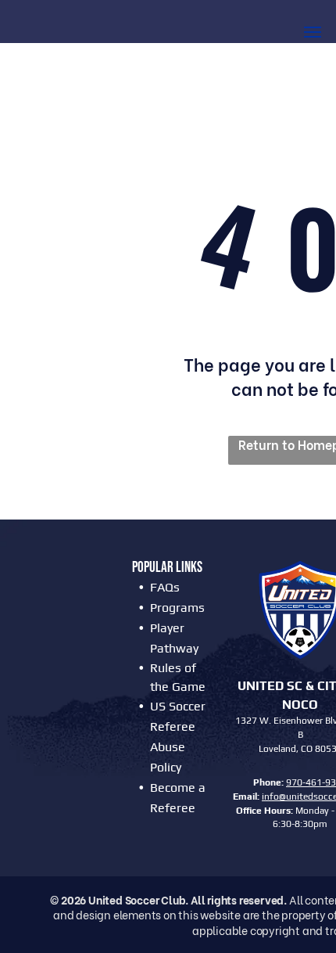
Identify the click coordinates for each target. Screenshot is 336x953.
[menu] (312, 32)
